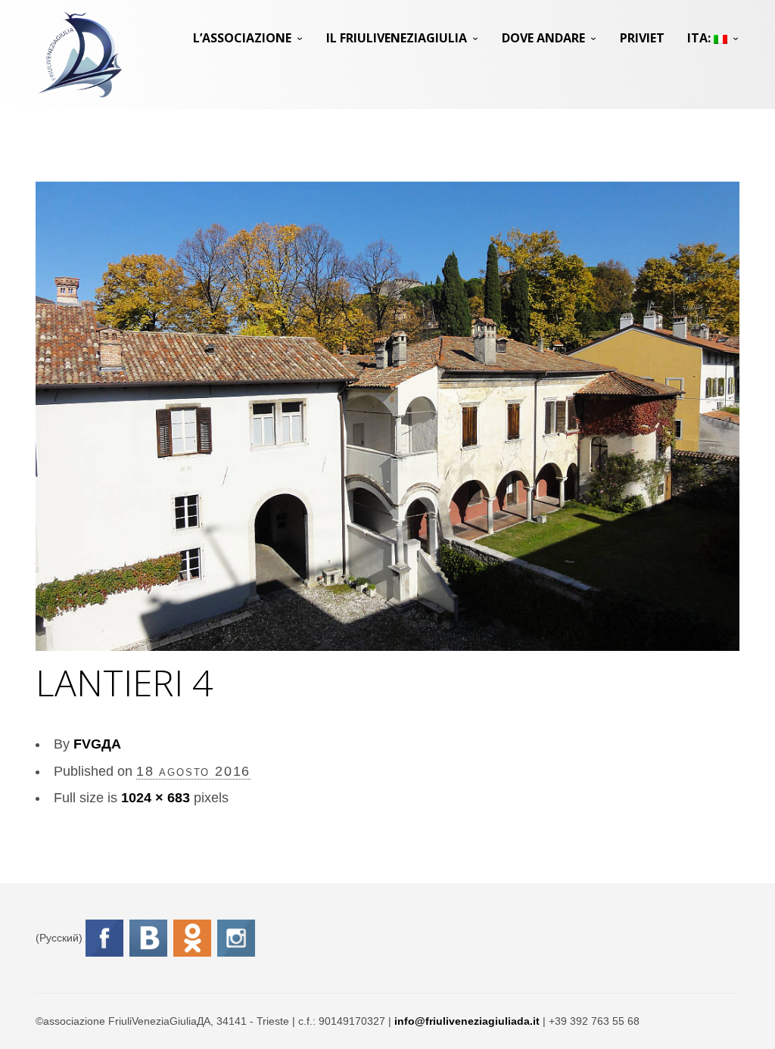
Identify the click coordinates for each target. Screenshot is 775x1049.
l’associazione (242, 38)
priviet (642, 38)
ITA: (700, 38)
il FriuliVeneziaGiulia (396, 38)
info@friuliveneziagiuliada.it (467, 1021)
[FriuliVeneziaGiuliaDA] (80, 54)
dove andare (543, 38)
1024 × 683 (155, 797)
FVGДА (97, 744)
